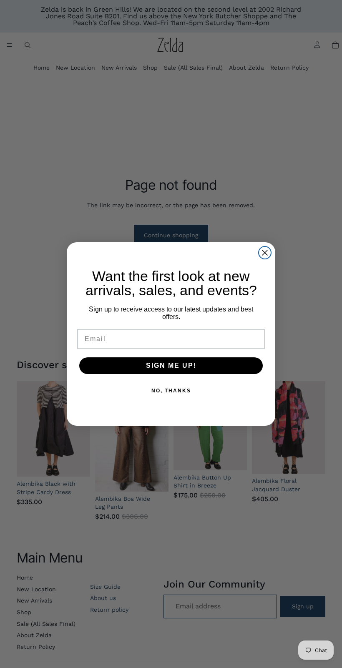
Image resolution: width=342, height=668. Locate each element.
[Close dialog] (265, 252)
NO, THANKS (171, 391)
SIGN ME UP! (171, 365)
